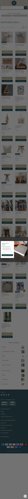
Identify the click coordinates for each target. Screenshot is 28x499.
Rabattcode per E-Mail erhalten (7, 255)
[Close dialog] (26, 241)
